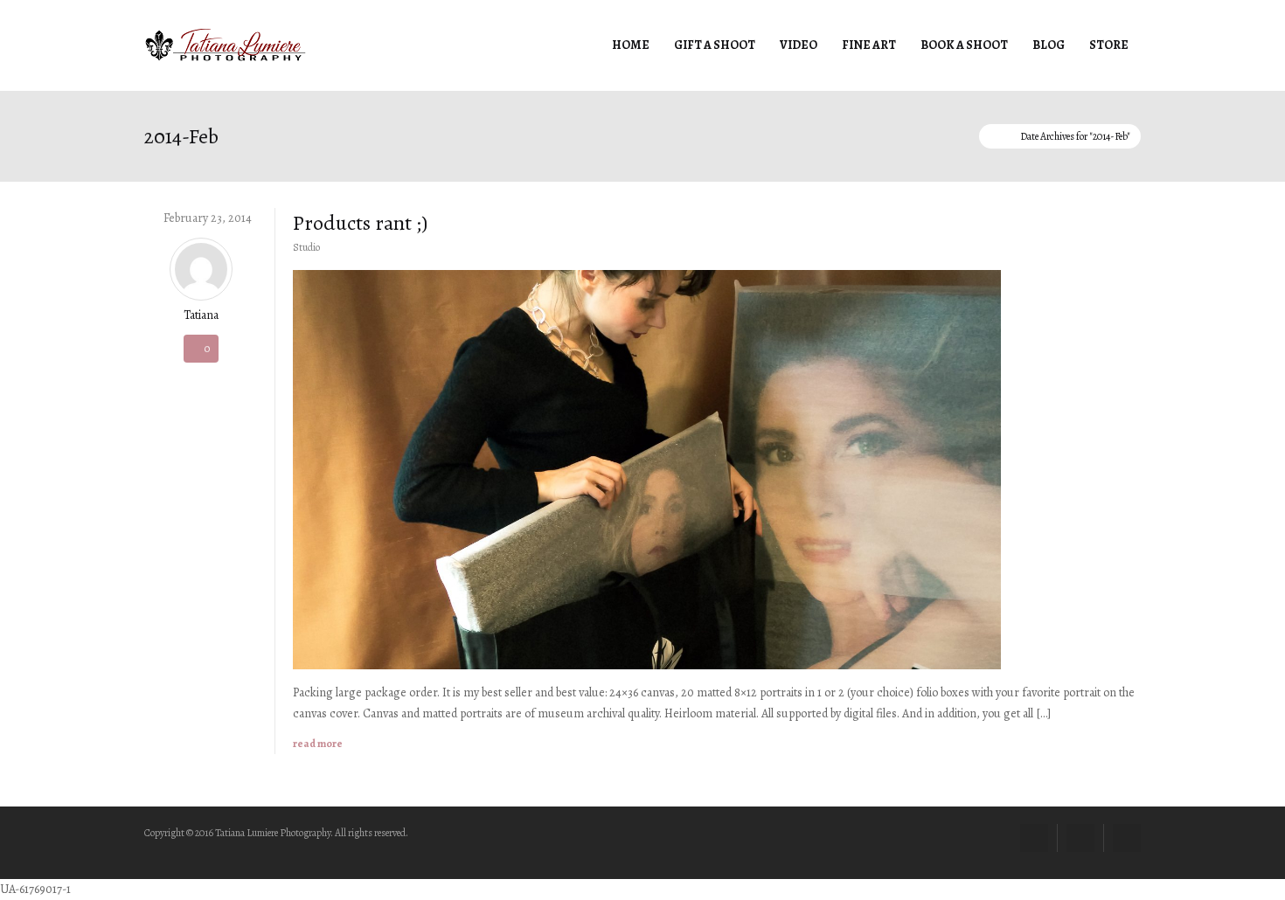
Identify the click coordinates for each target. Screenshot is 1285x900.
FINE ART (869, 45)
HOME (630, 45)
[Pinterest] (1080, 838)
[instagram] (1127, 838)
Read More (318, 744)
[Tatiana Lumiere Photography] (225, 44)
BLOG (1048, 45)
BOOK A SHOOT (964, 45)
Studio (306, 247)
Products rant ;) (360, 223)
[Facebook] (1034, 838)
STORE (1109, 45)
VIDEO (798, 45)
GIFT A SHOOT (714, 45)
